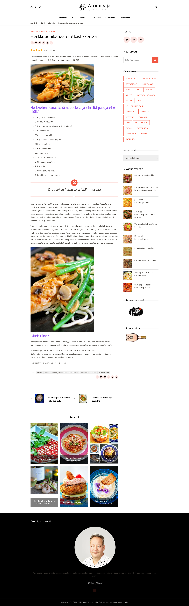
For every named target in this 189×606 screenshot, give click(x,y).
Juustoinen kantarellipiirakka (141, 201)
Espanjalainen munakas (144, 248)
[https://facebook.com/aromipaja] (126, 40)
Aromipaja (99, 6)
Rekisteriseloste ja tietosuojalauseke (113, 602)
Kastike (149, 90)
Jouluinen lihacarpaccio (44, 459)
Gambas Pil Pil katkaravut (145, 260)
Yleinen (53, 31)
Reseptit (44, 31)
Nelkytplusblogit (60, 372)
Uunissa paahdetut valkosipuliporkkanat (143, 286)
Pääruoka (74, 372)
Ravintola (146, 112)
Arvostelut (131, 84)
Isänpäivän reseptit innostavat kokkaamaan (104, 459)
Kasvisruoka (110, 18)
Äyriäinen (130, 139)
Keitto (129, 101)
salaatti (143, 117)
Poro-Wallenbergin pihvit (74, 502)
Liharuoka (84, 18)
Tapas (128, 128)
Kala (128, 90)
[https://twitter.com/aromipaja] (140, 40)
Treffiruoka (104, 372)
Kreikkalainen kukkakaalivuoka (141, 237)
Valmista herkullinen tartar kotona (145, 225)
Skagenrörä (141, 123)
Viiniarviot (131, 134)
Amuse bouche (149, 79)
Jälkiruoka (148, 84)
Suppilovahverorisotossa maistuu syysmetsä (44, 502)
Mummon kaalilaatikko (144, 175)
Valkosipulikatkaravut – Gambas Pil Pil (144, 274)
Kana (40, 372)
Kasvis (129, 95)
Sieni (94, 372)
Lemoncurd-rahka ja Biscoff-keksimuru (104, 502)
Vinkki (144, 134)
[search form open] (156, 7)
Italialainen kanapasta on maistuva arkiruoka (74, 459)
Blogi (74, 18)
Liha (48, 372)
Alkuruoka (131, 79)
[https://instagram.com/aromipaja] (133, 40)
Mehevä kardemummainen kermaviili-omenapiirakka (146, 189)
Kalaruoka (97, 18)
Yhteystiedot (125, 18)
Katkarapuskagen (146, 95)
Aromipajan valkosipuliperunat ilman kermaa (145, 214)
